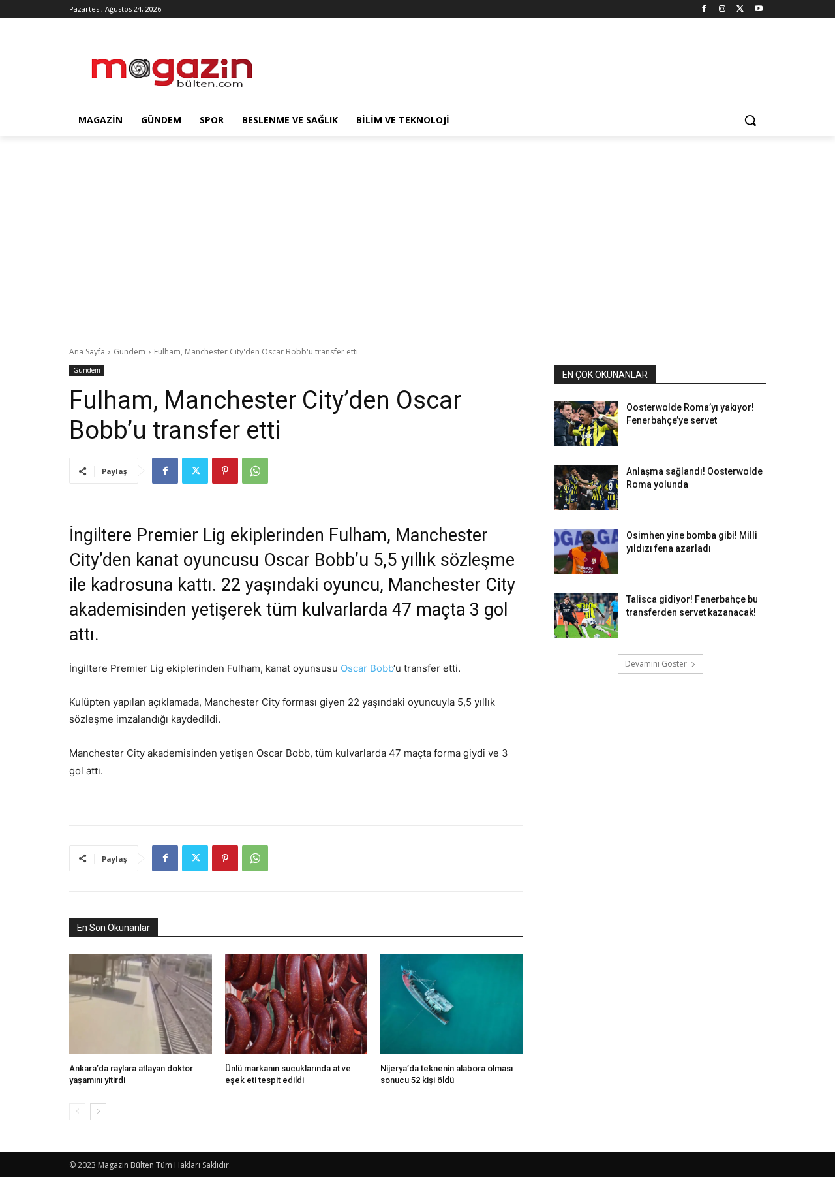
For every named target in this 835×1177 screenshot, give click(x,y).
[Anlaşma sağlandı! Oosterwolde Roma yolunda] (586, 487)
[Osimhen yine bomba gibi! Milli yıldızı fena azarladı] (586, 551)
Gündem (129, 351)
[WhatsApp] (255, 471)
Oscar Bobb (367, 668)
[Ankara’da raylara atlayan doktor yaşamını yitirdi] (140, 1004)
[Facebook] (704, 9)
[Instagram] (722, 9)
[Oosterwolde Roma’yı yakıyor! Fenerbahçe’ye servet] (586, 423)
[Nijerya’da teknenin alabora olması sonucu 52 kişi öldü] (451, 1004)
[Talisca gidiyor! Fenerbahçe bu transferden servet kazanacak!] (586, 615)
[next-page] (98, 1111)
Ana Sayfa (87, 351)
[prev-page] (77, 1111)
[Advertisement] (515, 66)
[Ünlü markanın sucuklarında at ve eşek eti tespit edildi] (296, 1004)
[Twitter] (740, 9)
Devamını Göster (656, 663)
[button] (750, 120)
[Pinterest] (225, 471)
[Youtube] (758, 9)
